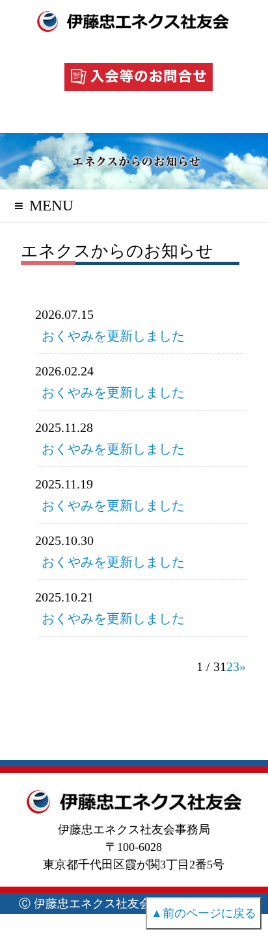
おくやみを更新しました (113, 336)
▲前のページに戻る (203, 913)
